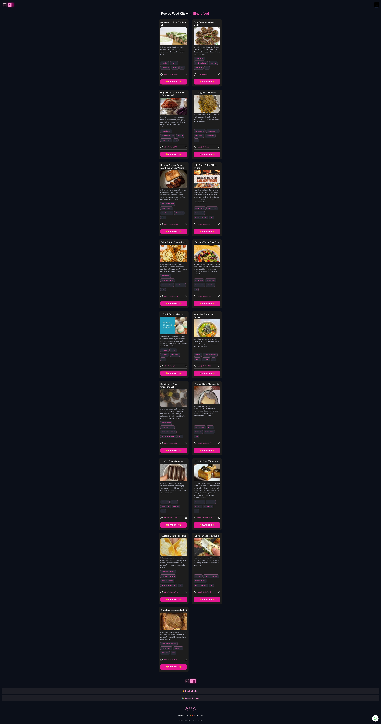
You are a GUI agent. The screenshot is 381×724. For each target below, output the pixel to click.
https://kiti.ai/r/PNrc (170, 366)
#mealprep (199, 280)
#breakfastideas (167, 280)
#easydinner (199, 285)
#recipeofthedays (168, 135)
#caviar (197, 506)
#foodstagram (213, 131)
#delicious (211, 502)
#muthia (213, 63)
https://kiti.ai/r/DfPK (170, 147)
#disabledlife (199, 131)
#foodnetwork (166, 208)
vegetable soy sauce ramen (204, 315)
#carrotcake (166, 140)
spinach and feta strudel (207, 536)
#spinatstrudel (200, 580)
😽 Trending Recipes (190, 691)
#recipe (164, 350)
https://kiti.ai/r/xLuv (203, 147)
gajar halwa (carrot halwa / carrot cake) (173, 94)
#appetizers (199, 502)
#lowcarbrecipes (200, 217)
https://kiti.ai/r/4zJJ (203, 74)
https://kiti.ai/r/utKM (171, 443)
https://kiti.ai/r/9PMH (171, 74)
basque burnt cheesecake (207, 384)
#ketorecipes (199, 208)
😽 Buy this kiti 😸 (173, 82)
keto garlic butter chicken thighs (206, 166)
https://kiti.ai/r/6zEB (171, 296)
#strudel (198, 576)
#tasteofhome (167, 213)
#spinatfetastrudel (211, 576)
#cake (210, 427)
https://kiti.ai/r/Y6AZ (204, 592)
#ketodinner (212, 208)
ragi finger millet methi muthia (205, 23)
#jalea (175, 67)
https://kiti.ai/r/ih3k (203, 224)
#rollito (174, 63)
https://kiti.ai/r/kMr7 (204, 443)
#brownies (178, 648)
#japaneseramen (210, 354)
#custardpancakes (168, 576)
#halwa (180, 135)
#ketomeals (199, 213)
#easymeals (211, 280)
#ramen (198, 354)
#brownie (165, 652)
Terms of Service (184, 720)
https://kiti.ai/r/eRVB (171, 592)
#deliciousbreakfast (168, 585)
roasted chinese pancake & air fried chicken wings (173, 166)
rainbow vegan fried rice (207, 242)
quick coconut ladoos (173, 314)
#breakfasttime (167, 285)
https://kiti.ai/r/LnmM (204, 296)
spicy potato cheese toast (173, 242)
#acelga (164, 63)
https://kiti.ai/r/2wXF (171, 517)
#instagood (180, 285)
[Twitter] (193, 708)
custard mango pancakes (173, 536)
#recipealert (199, 58)
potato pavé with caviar (207, 461)
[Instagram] (187, 708)
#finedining (208, 506)
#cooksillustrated (168, 203)
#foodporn (199, 135)
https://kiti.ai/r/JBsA (170, 659)
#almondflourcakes (168, 432)
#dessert (198, 432)
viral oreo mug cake (173, 461)
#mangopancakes (168, 571)
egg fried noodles (207, 93)
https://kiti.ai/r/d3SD (204, 366)
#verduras (165, 67)
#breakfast (165, 275)
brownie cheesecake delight (173, 610)
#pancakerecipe (167, 580)
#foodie (164, 354)
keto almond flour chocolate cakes (169, 385)
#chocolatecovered (168, 436)
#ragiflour (198, 67)
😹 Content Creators (190, 698)
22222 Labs (199, 715)
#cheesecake (199, 427)
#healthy (210, 285)
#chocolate (209, 432)
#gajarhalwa (166, 131)
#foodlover (210, 135)
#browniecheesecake (169, 643)
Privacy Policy (197, 720)
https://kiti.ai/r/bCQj (171, 224)
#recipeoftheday (200, 63)
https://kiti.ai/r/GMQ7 (204, 517)
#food (173, 350)
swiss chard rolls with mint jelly (173, 23)
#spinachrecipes (200, 585)
